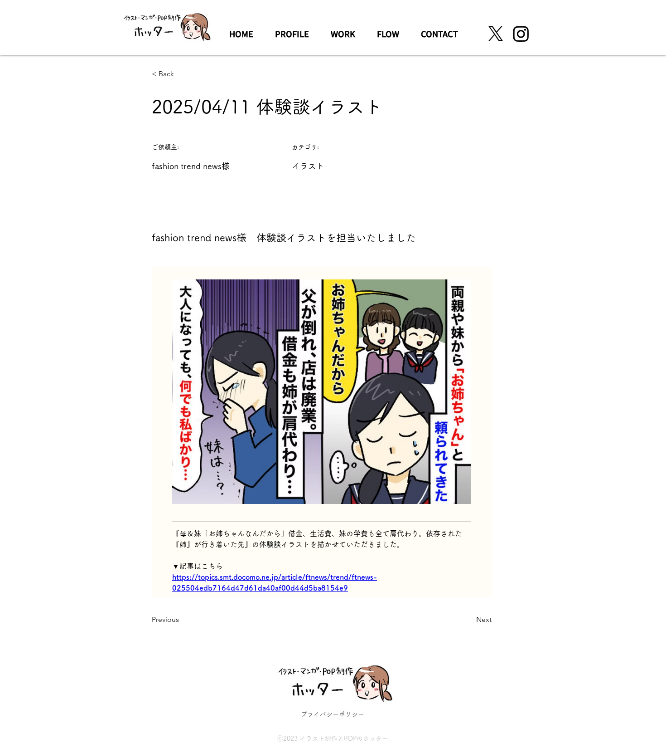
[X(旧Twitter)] (495, 33)
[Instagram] (521, 33)
